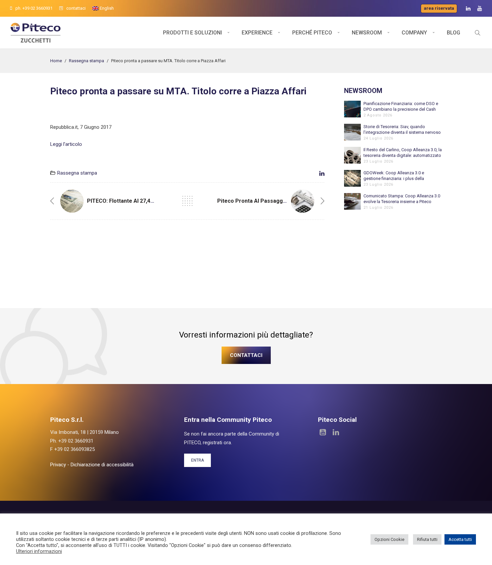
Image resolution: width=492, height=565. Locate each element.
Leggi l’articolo (66, 144)
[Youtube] (479, 8)
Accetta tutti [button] (460, 539)
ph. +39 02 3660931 (34, 8)
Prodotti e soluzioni (192, 32)
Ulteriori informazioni (39, 551)
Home (56, 60)
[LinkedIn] (468, 8)
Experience (257, 32)
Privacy (58, 465)
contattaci (76, 8)
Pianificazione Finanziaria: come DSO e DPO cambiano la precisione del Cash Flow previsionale (400, 106)
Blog (453, 32)
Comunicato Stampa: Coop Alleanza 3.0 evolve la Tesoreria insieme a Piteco (401, 198)
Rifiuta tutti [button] (427, 539)
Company (414, 32)
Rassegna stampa (86, 60)
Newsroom (367, 32)
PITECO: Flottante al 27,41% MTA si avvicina (143, 201)
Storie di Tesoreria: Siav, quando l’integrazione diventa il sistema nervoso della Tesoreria (402, 129)
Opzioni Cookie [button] (389, 539)
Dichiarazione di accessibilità (102, 465)
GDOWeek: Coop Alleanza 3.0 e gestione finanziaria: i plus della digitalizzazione (393, 175)
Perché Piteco (312, 32)
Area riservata (439, 8)
